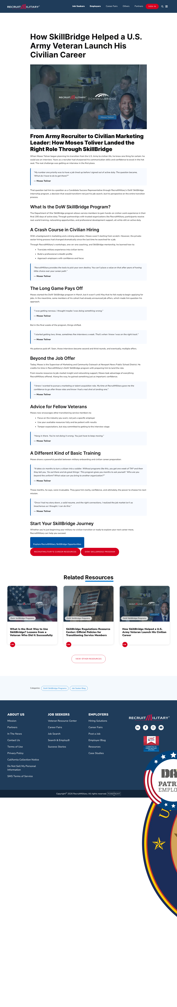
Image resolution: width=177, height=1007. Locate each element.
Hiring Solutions (97, 721)
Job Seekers (78, 6)
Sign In (152, 6)
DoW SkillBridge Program (100, 552)
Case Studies (96, 753)
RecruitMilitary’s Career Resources (55, 552)
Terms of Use (15, 746)
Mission (11, 721)
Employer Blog (97, 740)
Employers (95, 6)
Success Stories (57, 746)
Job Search (54, 733)
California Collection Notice (23, 759)
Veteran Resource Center (62, 721)
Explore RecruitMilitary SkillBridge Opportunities (57, 544)
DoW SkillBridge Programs (54, 688)
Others (126, 6)
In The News (14, 733)
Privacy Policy (15, 753)
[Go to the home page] (149, 717)
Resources (94, 746)
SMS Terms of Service (20, 776)
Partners (139, 6)
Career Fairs (112, 6)
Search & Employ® (59, 740)
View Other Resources (89, 659)
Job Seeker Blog (79, 688)
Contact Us (13, 740)
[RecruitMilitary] (23, 6)
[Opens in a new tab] (137, 727)
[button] (162, 6)
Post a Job (94, 733)
